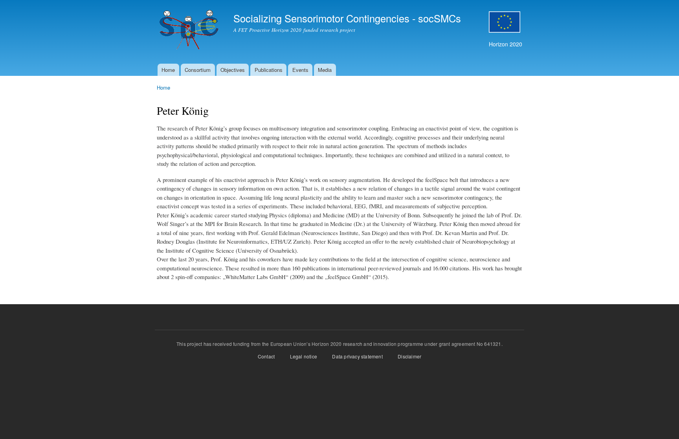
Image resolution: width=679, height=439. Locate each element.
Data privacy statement (357, 356)
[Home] (189, 32)
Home (168, 69)
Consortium (198, 69)
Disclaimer (409, 356)
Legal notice (302, 356)
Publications (269, 69)
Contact (266, 356)
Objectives (232, 69)
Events (300, 69)
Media (325, 69)
